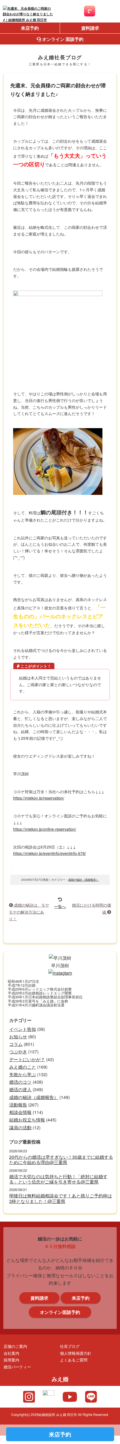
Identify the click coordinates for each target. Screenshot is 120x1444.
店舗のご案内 (15, 1346)
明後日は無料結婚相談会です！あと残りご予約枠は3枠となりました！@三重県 (60, 1198)
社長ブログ (70, 1346)
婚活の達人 (20, 1089)
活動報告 (18, 1104)
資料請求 (90, 28)
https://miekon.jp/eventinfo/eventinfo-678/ (49, 853)
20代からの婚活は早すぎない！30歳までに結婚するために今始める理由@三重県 (61, 1159)
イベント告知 (22, 1029)
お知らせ (18, 1036)
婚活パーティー (17, 1366)
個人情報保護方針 (75, 1353)
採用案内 (11, 1360)
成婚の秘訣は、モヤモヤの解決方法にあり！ (29, 911)
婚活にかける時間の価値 (91, 908)
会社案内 (11, 1353)
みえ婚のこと (22, 1067)
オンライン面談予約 (60, 1312)
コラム (16, 1044)
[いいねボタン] (10, 869)
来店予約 (30, 28)
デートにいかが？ (27, 1059)
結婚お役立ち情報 (27, 1119)
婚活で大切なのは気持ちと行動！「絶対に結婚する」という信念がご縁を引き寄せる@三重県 (58, 1179)
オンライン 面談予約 (62, 39)
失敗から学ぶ (22, 1074)
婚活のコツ (20, 1082)
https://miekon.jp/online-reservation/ (44, 829)
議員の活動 (20, 1127)
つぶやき (18, 1051)
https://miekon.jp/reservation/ (38, 798)
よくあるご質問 (73, 1360)
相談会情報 (20, 1112)
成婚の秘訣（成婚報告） (83, 880)
